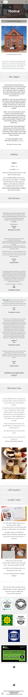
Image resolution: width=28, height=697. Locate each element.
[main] (14, 11)
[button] (1, 2)
